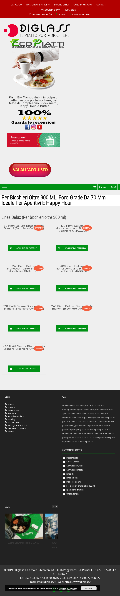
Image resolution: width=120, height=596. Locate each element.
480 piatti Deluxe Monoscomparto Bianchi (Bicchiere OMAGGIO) (72, 269)
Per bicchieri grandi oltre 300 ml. (80, 486)
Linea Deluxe (72, 478)
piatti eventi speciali (79, 421)
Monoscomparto (73, 482)
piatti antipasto (101, 409)
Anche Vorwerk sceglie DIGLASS (23, 542)
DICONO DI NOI (61, 4)
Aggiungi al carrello (27, 248)
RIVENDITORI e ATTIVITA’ (38, 4)
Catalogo (12, 419)
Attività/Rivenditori (16, 416)
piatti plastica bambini (104, 433)
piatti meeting (68, 425)
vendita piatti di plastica (82, 441)
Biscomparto (72, 458)
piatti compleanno (92, 417)
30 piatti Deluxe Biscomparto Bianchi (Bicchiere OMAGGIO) (24, 227)
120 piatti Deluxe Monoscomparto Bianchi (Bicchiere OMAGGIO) (72, 228)
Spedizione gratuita (75, 490)
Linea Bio (70, 474)
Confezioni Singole (74, 470)
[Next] (56, 506)
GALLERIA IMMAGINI (82, 4)
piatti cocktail (78, 417)
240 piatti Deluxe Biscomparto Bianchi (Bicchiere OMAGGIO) (72, 307)
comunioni (67, 405)
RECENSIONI (70, 9)
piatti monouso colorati (99, 425)
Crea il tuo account (81, 14)
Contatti (11, 431)
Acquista (12, 413)
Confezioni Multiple (74, 466)
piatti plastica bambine (83, 433)
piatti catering (88, 413)
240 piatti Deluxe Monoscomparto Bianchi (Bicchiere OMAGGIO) (24, 269)
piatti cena (99, 413)
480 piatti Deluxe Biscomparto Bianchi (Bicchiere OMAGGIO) (24, 347)
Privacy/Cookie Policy (17, 425)
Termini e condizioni (17, 428)
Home (11, 404)
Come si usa (13, 410)
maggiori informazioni (68, 588)
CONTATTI (101, 4)
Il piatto (11, 407)
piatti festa (93, 421)
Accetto (88, 588)
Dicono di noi (14, 422)
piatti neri (66, 429)
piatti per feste (88, 429)
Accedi (62, 14)
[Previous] (53, 506)
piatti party (76, 429)
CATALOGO (16, 4)
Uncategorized (73, 494)
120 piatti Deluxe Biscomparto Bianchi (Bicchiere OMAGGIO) (23, 307)
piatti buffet (76, 413)
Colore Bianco (72, 462)
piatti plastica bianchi (71, 437)
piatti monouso (82, 425)
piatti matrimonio (107, 421)
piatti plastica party (90, 437)
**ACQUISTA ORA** (50, 9)
